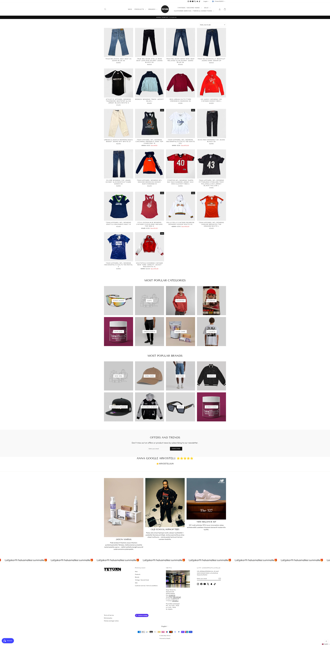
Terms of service (109, 615)
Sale (206, 8)
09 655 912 (172, 595)
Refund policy (108, 618)
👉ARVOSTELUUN (165, 463)
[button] (326, 644)
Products (140, 9)
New (130, 9)
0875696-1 (175, 600)
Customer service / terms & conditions (193, 11)
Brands (152, 9)
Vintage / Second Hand (189, 8)
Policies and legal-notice (111, 621)
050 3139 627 (177, 597)
